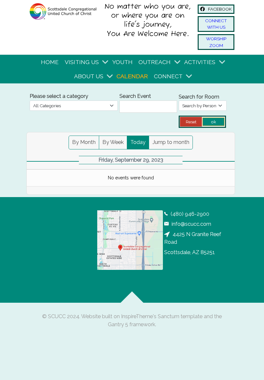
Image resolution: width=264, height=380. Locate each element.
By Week (113, 142)
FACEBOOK (219, 9)
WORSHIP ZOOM (216, 42)
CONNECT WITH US (216, 24)
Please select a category (59, 96)
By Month (84, 142)
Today (138, 142)
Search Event (135, 96)
